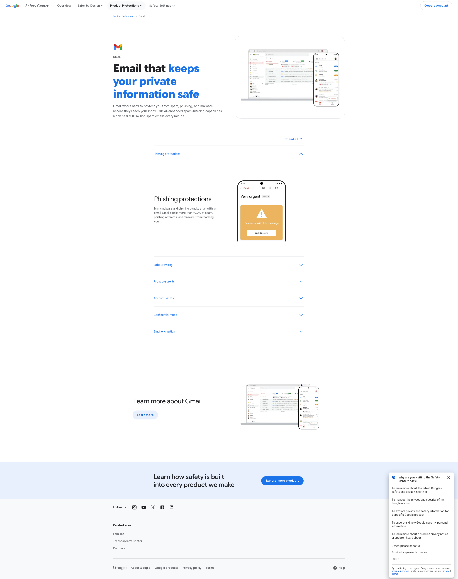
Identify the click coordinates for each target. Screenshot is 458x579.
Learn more (145, 415)
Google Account (436, 6)
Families (118, 534)
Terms (210, 568)
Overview (64, 6)
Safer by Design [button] (88, 6)
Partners (119, 548)
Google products (166, 568)
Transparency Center (127, 541)
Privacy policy (191, 568)
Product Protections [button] (124, 6)
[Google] (119, 568)
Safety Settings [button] (160, 6)
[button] (229, 154)
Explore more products (282, 481)
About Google (140, 568)
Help (342, 568)
